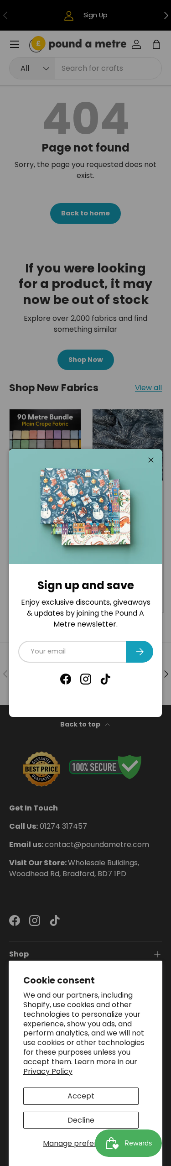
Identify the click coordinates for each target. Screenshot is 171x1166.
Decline (80, 1120)
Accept (80, 1096)
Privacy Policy (48, 1071)
